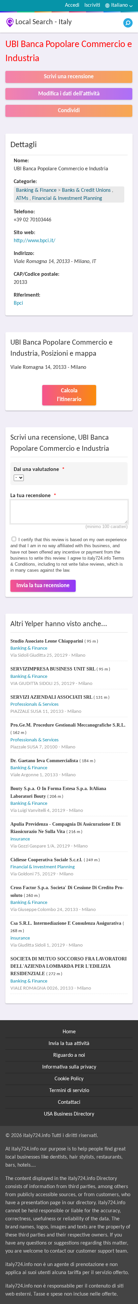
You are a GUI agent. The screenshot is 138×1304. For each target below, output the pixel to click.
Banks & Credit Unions (87, 190)
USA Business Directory (69, 1114)
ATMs (22, 198)
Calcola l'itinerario (69, 395)
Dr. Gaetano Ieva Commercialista (44, 760)
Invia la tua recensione (43, 586)
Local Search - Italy (43, 22)
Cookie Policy (69, 1079)
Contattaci (69, 1102)
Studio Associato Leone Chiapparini (47, 641)
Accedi (72, 5)
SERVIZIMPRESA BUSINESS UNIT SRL (53, 668)
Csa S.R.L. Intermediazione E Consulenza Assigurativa (66, 923)
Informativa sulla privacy (69, 1067)
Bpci (18, 303)
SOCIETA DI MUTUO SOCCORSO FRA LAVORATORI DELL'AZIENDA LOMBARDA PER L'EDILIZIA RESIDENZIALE (68, 966)
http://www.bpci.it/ (34, 241)
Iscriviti (92, 5)
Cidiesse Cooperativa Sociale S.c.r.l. (47, 859)
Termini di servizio (69, 1090)
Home (69, 1032)
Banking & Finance (36, 190)
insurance (20, 839)
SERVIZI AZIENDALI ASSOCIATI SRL (51, 697)
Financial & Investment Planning (67, 198)
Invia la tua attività (69, 1043)
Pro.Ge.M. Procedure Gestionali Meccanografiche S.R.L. (68, 725)
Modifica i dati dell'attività (68, 94)
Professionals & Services (34, 704)
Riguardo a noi (69, 1055)
